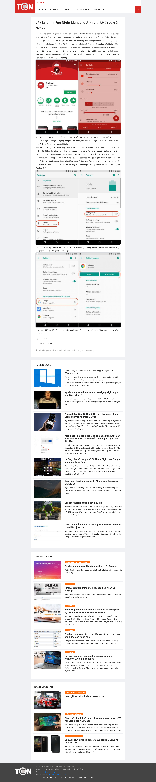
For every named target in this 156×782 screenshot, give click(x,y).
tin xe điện (63, 774)
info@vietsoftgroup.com (50, 772)
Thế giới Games (80, 10)
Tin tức (40, 10)
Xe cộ (65, 10)
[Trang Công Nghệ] (23, 771)
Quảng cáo (82, 777)
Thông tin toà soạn (67, 777)
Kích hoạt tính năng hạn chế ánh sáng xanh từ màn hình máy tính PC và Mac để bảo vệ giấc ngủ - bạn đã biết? (92, 439)
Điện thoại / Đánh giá (74, 714)
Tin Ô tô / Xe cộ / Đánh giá (75, 692)
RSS (91, 777)
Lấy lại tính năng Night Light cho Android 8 (61, 350)
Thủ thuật (98, 10)
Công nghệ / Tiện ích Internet (77, 562)
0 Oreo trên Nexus (87, 350)
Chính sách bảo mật (49, 777)
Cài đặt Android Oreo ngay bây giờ (83, 503)
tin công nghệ (54, 774)
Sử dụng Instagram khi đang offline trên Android (91, 566)
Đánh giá (54, 10)
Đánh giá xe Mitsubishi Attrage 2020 (84, 696)
